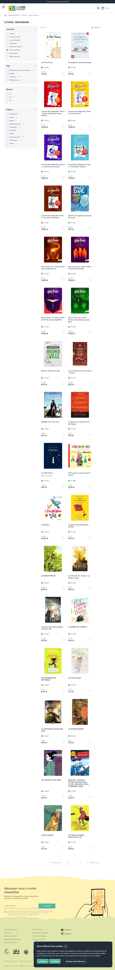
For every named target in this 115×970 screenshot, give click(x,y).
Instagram (67, 933)
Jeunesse (24, 15)
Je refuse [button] (54, 961)
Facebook (67, 930)
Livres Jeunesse (16, 22)
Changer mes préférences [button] (75, 961)
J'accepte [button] (42, 961)
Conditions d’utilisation (11, 961)
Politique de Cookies (26, 961)
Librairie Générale (13, 15)
